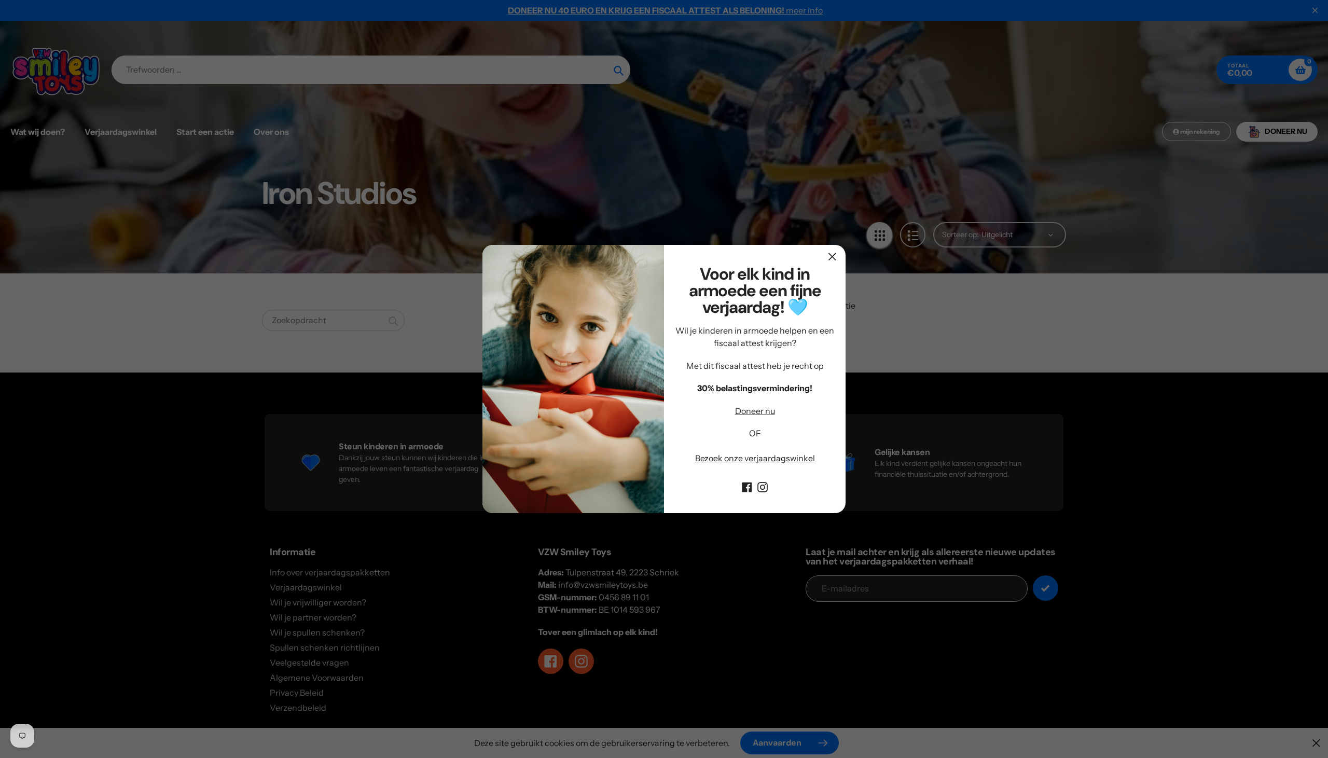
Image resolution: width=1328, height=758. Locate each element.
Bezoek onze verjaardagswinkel (755, 458)
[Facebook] (747, 486)
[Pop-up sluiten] (832, 256)
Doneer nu (755, 411)
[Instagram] (762, 486)
